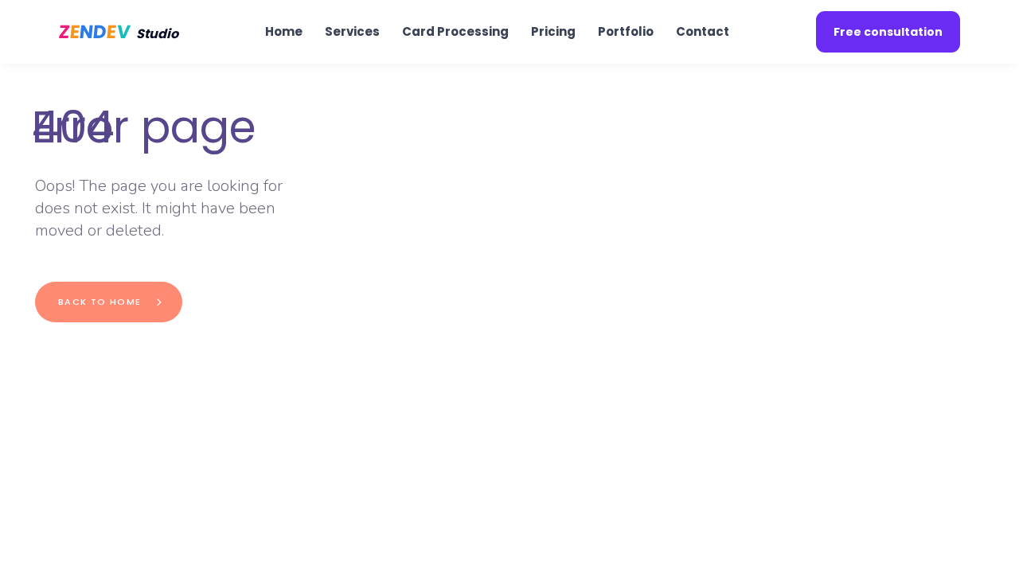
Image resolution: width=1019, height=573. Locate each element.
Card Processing (455, 31)
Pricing (553, 31)
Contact (702, 31)
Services (352, 31)
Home (284, 31)
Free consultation (888, 32)
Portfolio (626, 31)
